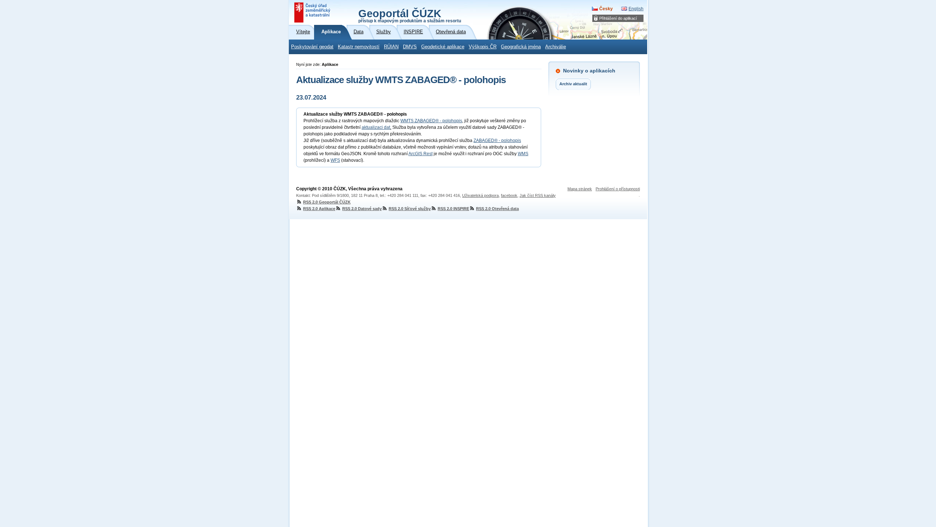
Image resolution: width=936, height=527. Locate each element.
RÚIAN (391, 46)
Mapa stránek (579, 189)
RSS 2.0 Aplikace (319, 208)
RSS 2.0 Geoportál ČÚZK (327, 202)
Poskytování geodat (312, 46)
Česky (606, 8)
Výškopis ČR (483, 46)
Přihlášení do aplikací (618, 18)
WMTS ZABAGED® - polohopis (431, 120)
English (636, 8)
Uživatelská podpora (480, 195)
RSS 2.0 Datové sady (362, 208)
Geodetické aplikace (442, 46)
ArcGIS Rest (420, 153)
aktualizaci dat (376, 127)
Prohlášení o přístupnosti (618, 189)
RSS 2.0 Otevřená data (497, 208)
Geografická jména (521, 46)
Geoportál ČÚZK (409, 15)
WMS (523, 153)
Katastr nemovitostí (359, 46)
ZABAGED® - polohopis (497, 140)
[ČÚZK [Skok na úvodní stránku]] (313, 12)
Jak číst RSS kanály (538, 195)
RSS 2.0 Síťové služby (410, 208)
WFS (335, 160)
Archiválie (555, 46)
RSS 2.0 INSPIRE (453, 208)
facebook (509, 195)
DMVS (410, 46)
